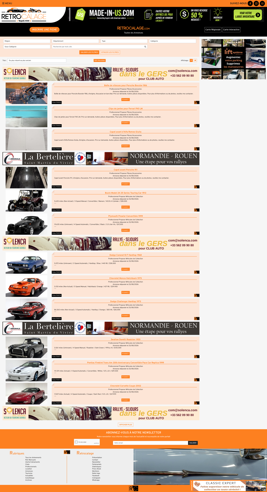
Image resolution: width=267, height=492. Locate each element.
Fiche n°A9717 (56, 357)
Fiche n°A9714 (56, 380)
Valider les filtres (89, 52)
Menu (8, 3)
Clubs (27, 464)
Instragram (96, 478)
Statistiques (96, 466)
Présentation (97, 457)
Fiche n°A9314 (56, 149)
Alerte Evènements (32, 462)
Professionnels (31, 466)
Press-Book (96, 469)
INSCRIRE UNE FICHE (44, 29)
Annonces (29, 471)
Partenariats (96, 464)
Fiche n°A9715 (56, 403)
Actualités (29, 475)
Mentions (95, 471)
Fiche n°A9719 (56, 295)
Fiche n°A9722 (56, 233)
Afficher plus (125, 425)
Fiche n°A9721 (56, 210)
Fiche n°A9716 (56, 319)
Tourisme (28, 473)
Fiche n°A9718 (56, 272)
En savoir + (125, 99)
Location (28, 469)
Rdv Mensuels (30, 460)
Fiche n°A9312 (56, 126)
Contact (95, 460)
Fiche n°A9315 (56, 187)
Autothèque (29, 478)
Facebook (95, 475)
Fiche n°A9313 (56, 102)
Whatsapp (95, 480)
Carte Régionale (212, 29)
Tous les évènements (33, 457)
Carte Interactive (231, 29)
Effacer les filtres (110, 52)
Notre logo (96, 473)
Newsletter (96, 462)
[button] (26, 93)
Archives (28, 480)
